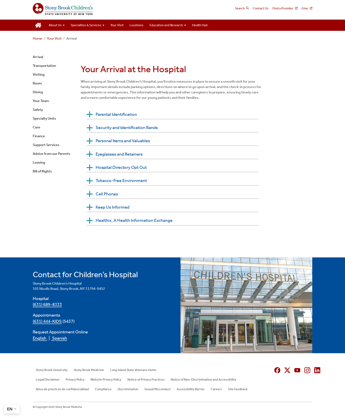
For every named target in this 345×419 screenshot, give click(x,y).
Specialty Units (44, 118)
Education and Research (166, 25)
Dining (38, 92)
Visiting (39, 74)
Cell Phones (107, 194)
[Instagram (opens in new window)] (307, 370)
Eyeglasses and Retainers (119, 154)
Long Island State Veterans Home (133, 370)
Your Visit (117, 25)
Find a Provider (283, 8)
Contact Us (261, 8)
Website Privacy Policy (105, 379)
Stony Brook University (52, 370)
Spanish (59, 338)
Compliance (103, 389)
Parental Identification (116, 114)
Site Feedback (238, 389)
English (40, 338)
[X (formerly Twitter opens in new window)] (287, 370)
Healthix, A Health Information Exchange (134, 220)
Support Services (46, 145)
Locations (137, 25)
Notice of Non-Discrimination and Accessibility (203, 379)
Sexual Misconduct (157, 389)
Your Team (41, 101)
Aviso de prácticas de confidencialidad (62, 389)
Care (36, 127)
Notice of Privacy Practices (146, 379)
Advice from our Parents (51, 153)
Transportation (44, 65)
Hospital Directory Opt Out (121, 167)
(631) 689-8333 (47, 304)
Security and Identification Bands (127, 127)
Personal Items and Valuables (123, 140)
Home (37, 38)
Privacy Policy (75, 379)
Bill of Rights (42, 171)
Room (37, 83)
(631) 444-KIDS (47, 321)
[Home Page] (101, 9)
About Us (55, 25)
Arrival (38, 57)
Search (240, 8)
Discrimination (128, 389)
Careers (216, 389)
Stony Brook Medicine (89, 370)
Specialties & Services (86, 25)
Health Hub (200, 25)
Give (305, 8)
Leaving (39, 162)
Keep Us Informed (112, 207)
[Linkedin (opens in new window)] (317, 370)
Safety (38, 109)
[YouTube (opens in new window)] (297, 370)
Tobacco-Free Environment (121, 180)
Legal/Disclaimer (48, 379)
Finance (39, 136)
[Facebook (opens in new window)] (277, 370)
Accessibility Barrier (191, 389)
